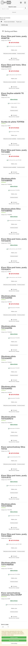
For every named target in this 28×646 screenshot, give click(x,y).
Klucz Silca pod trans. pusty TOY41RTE (14, 476)
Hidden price (14, 50)
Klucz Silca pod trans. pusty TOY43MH (14, 151)
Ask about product (21, 53)
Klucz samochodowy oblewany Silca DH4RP (11, 593)
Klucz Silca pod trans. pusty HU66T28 (14, 37)
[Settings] (21, 2)
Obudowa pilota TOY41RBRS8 (8, 563)
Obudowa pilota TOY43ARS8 (8, 327)
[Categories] (25, 2)
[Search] (25, 8)
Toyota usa (18, 21)
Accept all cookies (14, 637)
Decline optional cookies (14, 640)
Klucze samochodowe (9, 21)
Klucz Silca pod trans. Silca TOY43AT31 (13, 65)
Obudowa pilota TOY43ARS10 (8, 417)
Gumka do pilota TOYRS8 (12, 121)
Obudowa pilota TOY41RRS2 (8, 505)
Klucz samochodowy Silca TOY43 (13, 447)
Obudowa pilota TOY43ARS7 (8, 357)
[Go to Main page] (1, 21)
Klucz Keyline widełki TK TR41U (12, 94)
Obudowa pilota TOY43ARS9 (8, 296)
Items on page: (5, 624)
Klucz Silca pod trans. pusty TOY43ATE (14, 239)
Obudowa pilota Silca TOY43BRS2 (11, 209)
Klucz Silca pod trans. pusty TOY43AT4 (14, 268)
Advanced (14, 12)
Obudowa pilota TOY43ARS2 (8, 387)
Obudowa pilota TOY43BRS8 (8, 179)
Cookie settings (14, 643)
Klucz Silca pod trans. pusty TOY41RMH (14, 535)
